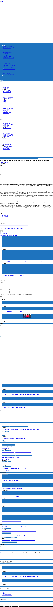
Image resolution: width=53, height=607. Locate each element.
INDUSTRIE (3, 21)
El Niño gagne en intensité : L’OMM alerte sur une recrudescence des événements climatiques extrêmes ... (19, 531)
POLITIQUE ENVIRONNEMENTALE (8, 19)
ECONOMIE (3, 45)
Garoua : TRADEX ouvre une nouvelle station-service (10, 400)
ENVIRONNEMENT (4, 11)
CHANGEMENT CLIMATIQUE (7, 12)
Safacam (40, 213)
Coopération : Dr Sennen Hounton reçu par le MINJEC (10, 480)
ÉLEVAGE (4, 22)
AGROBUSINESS (7, 25)
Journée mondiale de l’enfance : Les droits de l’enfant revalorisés (12, 488)
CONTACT (3, 75)
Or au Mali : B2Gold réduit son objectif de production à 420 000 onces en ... (14, 407)
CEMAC (24, 213)
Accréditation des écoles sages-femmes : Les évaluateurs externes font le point (15, 496)
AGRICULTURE (5, 24)
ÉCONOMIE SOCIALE (6, 10)
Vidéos (4, 44)
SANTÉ (10, 450)
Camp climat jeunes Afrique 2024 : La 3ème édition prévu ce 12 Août (12, 504)
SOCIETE (3, 29)
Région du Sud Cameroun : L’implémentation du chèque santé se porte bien (14, 468)
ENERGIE (4, 23)
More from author (8, 235)
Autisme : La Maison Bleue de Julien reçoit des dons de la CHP (11, 521)
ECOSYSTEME (7, 55)
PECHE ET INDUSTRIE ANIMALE (7, 28)
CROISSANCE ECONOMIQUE (7, 7)
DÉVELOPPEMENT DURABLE (7, 14)
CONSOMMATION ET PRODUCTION (8, 30)
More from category (14, 235)
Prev (1, 278)
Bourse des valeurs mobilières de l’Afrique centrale (13, 213)
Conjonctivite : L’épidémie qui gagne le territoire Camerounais (12, 311)
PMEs (4, 64)
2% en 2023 (4, 213)
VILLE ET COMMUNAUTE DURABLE (8, 20)
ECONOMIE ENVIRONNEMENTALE (8, 8)
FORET (6, 54)
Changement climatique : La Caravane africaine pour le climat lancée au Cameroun (14, 225)
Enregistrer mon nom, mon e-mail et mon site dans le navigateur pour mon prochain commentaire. (16, 294)
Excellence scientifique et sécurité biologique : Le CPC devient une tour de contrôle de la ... (16, 452)
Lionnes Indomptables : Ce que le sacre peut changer (10, 247)
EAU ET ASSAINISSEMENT (6, 17)
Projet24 (20, 606)
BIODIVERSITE (5, 15)
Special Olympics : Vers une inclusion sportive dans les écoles (11, 446)
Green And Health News (4, 162)
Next (3, 278)
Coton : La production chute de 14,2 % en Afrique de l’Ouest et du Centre (13, 275)
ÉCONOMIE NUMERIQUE (6, 9)
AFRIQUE (7, 426)
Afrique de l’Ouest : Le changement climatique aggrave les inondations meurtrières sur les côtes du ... (18, 540)
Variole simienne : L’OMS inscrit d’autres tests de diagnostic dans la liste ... (12, 228)
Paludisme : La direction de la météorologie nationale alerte (11, 457)
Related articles (2, 235)
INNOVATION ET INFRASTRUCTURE (9, 65)
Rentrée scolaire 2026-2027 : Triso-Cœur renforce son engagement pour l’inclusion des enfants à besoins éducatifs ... (20, 394)
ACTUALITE (3, 43)
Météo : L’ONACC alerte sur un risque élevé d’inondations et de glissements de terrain (16, 526)
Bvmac (22, 213)
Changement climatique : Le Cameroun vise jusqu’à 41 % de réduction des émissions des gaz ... (17, 535)
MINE (4, 66)
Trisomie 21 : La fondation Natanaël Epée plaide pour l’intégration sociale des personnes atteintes (17, 304)
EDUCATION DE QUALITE (6, 33)
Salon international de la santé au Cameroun (9, 319)
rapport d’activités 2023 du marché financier (32, 213)
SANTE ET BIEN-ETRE (6, 35)
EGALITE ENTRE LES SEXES (7, 34)
